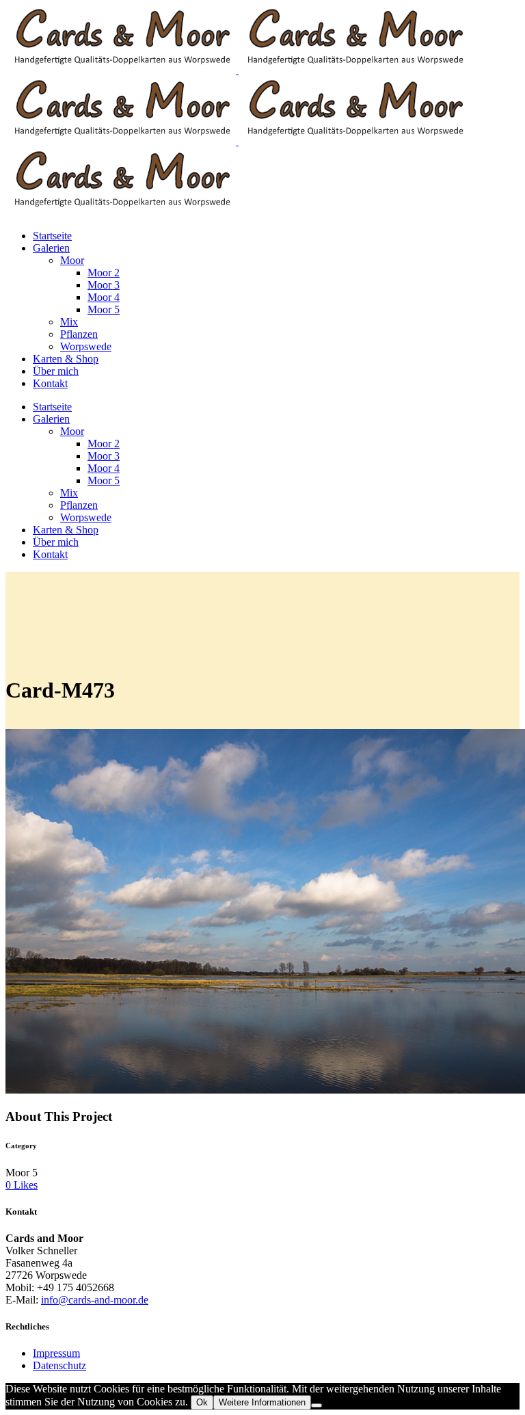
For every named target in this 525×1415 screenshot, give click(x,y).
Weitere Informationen (262, 1402)
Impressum (56, 1353)
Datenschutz (59, 1365)
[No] (316, 1405)
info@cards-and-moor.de (94, 1300)
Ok (202, 1402)
